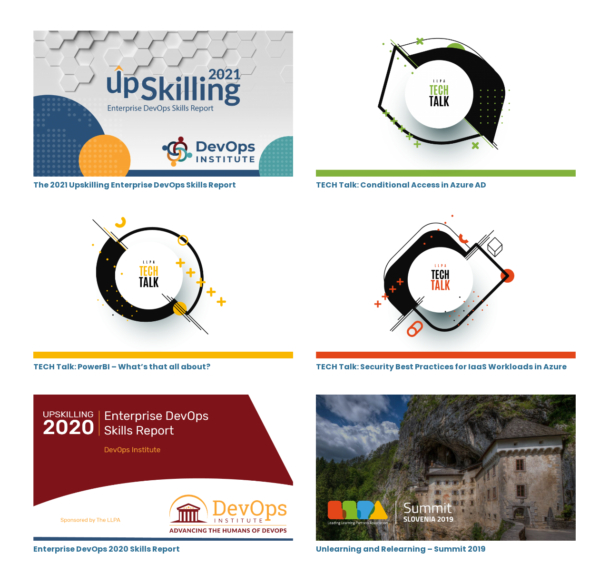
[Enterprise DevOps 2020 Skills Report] (163, 401)
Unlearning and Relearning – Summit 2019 (401, 549)
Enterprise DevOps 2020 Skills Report (106, 549)
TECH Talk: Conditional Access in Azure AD (401, 184)
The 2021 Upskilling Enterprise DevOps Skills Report (134, 184)
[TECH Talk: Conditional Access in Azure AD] (446, 37)
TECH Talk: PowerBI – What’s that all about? (121, 366)
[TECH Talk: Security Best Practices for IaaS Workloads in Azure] (446, 219)
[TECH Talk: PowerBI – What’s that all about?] (163, 219)
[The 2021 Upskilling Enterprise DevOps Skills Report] (163, 37)
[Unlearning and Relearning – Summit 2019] (446, 401)
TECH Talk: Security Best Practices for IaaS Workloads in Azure (441, 366)
